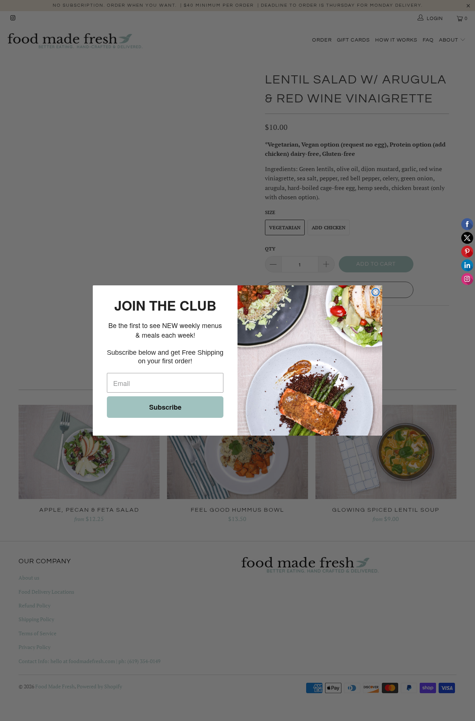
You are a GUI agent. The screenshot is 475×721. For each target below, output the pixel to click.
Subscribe (165, 407)
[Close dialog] (375, 292)
